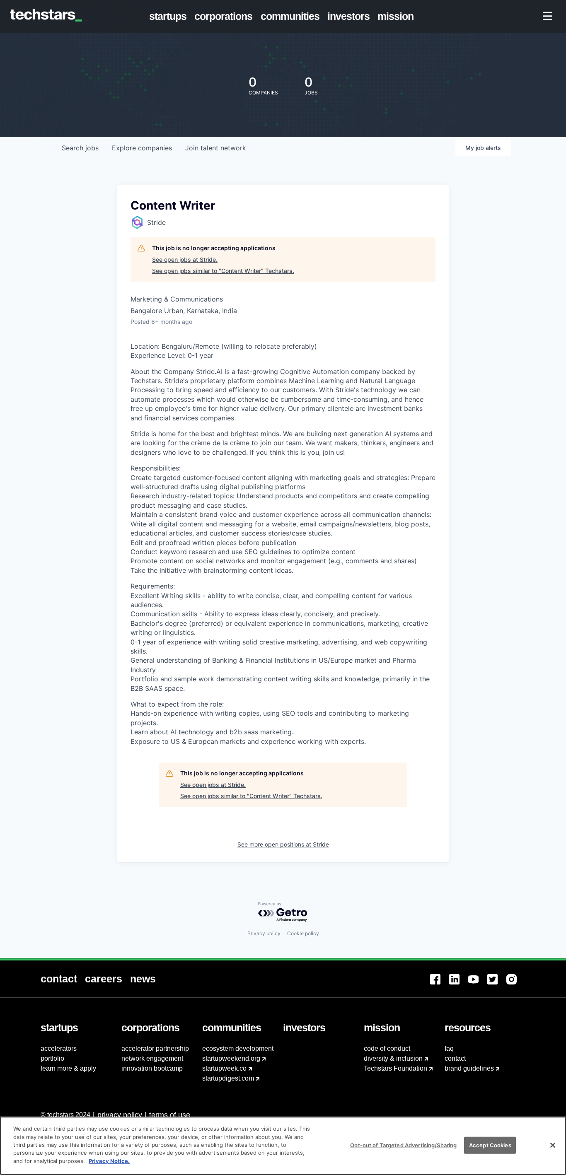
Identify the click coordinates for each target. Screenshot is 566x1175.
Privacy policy (264, 933)
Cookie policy (303, 933)
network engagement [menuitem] (152, 1058)
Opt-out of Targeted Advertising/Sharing (403, 1144)
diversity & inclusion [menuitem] (393, 1058)
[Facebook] (439, 984)
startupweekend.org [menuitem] (231, 1058)
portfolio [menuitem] (52, 1058)
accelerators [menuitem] (59, 1048)
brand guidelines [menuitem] (469, 1068)
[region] (283, 1146)
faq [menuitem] (449, 1048)
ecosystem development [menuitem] (237, 1048)
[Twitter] (496, 984)
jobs (80, 148)
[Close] (553, 1145)
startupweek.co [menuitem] (224, 1068)
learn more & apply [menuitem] (68, 1068)
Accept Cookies (490, 1144)
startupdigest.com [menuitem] (228, 1078)
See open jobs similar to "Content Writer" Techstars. (223, 270)
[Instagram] (515, 984)
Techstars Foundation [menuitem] (395, 1068)
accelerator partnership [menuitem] (155, 1048)
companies (142, 148)
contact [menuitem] (455, 1058)
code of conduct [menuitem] (387, 1048)
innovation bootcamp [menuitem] (152, 1068)
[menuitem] (169, 16)
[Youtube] (477, 984)
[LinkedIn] (458, 984)
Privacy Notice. (109, 1161)
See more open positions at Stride (283, 844)
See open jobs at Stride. (185, 259)
